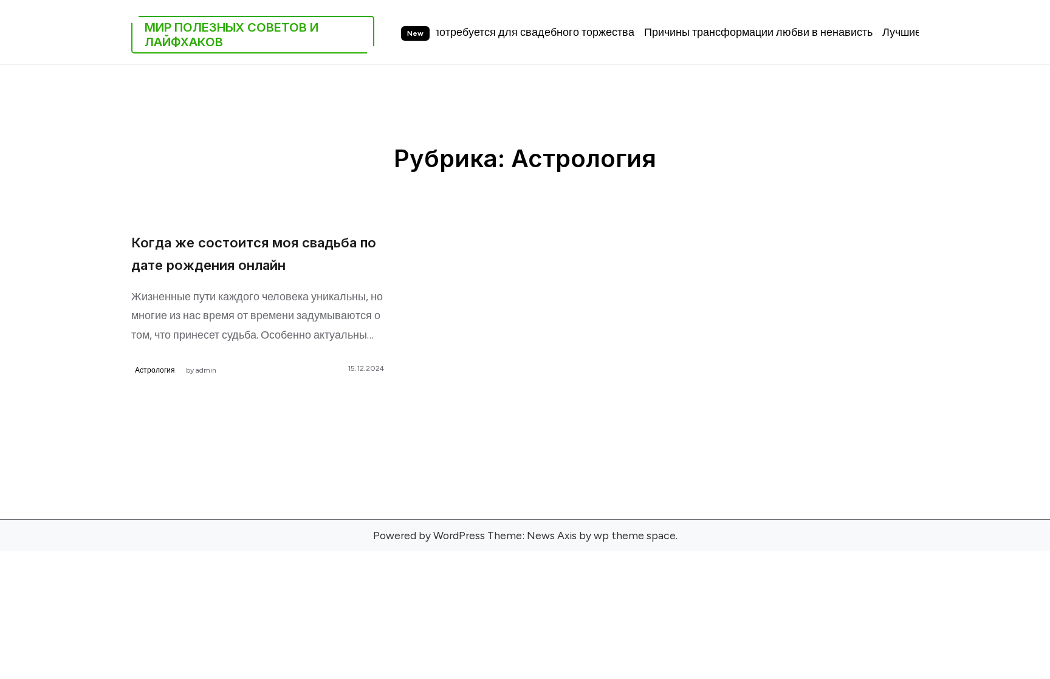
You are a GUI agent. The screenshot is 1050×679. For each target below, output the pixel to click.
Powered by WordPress (429, 535)
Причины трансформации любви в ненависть (742, 32)
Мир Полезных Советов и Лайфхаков (231, 34)
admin (206, 370)
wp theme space (635, 535)
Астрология (155, 370)
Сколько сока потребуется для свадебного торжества (483, 32)
